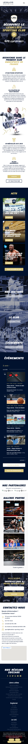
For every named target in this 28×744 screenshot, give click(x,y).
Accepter (11, 739)
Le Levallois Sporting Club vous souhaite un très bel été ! (14, 210)
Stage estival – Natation (13, 428)
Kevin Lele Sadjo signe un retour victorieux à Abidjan (13, 256)
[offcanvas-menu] (23, 3)
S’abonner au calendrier (13, 465)
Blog (7, 205)
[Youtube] (20, 676)
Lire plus (8, 217)
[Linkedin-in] (15, 676)
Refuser (17, 739)
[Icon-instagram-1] (10, 676)
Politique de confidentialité (14, 741)
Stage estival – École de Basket (16, 408)
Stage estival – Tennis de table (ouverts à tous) (15, 386)
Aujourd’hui (14, 460)
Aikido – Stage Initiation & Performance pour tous (14, 449)
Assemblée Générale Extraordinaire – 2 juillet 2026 (14, 233)
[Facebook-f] (7, 676)
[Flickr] (18, 676)
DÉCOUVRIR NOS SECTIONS (14, 296)
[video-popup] (14, 34)
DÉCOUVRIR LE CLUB (14, 321)
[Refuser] (25, 737)
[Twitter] (12, 676)
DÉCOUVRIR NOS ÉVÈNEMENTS (14, 347)
